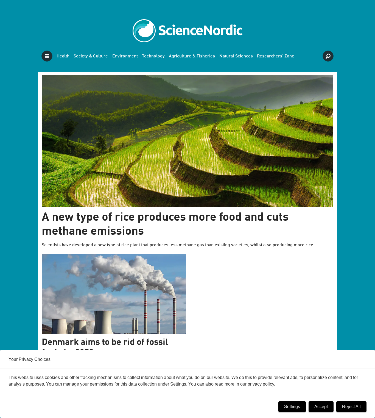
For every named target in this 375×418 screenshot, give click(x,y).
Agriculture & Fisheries (192, 56)
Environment (125, 56)
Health (63, 56)
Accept (321, 406)
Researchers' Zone (275, 56)
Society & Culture (91, 56)
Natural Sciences (236, 56)
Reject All (351, 406)
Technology (153, 56)
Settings (292, 406)
